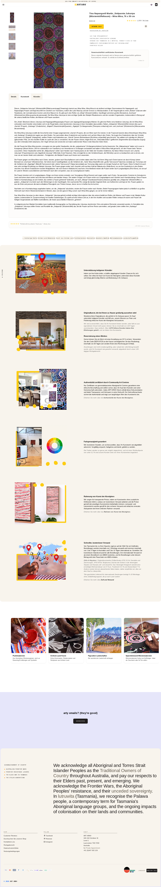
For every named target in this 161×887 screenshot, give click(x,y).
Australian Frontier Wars (16, 769)
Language (141, 870)
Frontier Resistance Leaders (17, 772)
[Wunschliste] (151, 5)
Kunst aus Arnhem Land (65, 238)
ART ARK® (13, 881)
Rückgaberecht (9, 845)
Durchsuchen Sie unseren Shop (15, 839)
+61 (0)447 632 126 (91, 850)
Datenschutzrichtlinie (11, 848)
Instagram (49, 842)
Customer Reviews (10, 836)
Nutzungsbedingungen (12, 851)
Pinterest (48, 839)
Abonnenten (91, 238)
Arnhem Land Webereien (46, 238)
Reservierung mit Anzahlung (99, 30)
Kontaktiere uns (9, 842)
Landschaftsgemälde (130, 238)
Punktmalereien (80, 238)
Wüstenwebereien (116, 238)
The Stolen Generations (15, 778)
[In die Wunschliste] (146, 26)
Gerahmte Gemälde (102, 238)
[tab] (14, 97)
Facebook (49, 836)
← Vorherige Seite (29, 238)
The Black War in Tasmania (16, 775)
